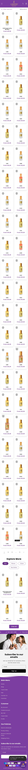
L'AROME (9, 768)
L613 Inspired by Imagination (7, 592)
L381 (7, 409)
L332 (7, 275)
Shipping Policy (5, 738)
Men (5, 563)
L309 (21, 141)
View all (14, 626)
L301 (7, 163)
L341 (7, 253)
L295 (21, 163)
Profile (3, 719)
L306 (21, 454)
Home (2, 684)
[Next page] (23, 552)
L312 (7, 141)
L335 (21, 253)
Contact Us (4, 695)
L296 (21, 543)
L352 (7, 96)
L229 (21, 208)
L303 (7, 499)
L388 (21, 342)
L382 (21, 387)
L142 (21, 28)
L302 (21, 499)
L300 (7, 521)
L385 (7, 118)
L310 (7, 431)
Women (13, 563)
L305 (7, 476)
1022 (7, 320)
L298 (7, 543)
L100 (7, 74)
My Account (4, 707)
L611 (7, 618)
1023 (21, 297)
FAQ (2, 692)
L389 (7, 342)
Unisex (22, 563)
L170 (21, 230)
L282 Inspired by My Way (7, 29)
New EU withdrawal (6, 728)
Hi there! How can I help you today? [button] (18, 758)
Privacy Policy (5, 730)
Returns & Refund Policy (6, 734)
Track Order (4, 689)
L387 (7, 364)
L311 (21, 409)
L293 (7, 186)
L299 (21, 521)
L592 (21, 618)
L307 (7, 454)
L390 (21, 320)
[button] (1, 3)
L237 (7, 208)
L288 (21, 51)
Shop (2, 687)
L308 (21, 431)
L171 (7, 230)
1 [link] (4, 552)
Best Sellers (14, 567)
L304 (20, 476)
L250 (21, 186)
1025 (7, 297)
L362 (21, 74)
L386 (21, 364)
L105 (7, 51)
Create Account (5, 710)
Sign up (14, 671)
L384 (7, 387)
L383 (21, 118)
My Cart (3, 713)
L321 (21, 275)
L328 (21, 96)
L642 (20, 591)
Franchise (3, 698)
